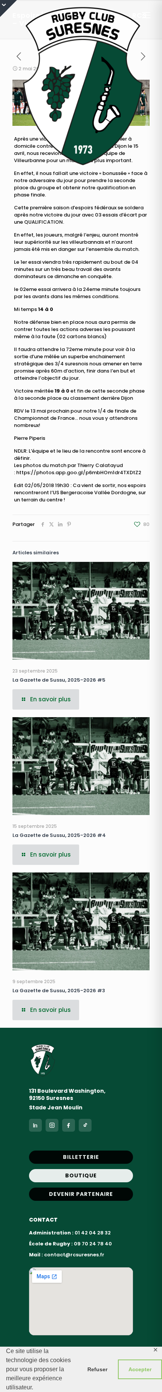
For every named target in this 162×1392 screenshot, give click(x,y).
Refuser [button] (97, 1369)
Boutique (81, 1175)
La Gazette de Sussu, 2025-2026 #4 (59, 835)
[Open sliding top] (8, 8)
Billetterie (81, 1157)
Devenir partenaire (81, 1194)
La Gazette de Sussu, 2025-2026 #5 (58, 680)
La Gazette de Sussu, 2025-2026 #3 (58, 990)
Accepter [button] (139, 1369)
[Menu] (146, 15)
